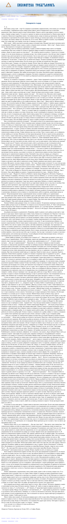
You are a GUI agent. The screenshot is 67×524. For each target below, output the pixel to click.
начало (3, 16)
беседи (13, 16)
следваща (4, 19)
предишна (11, 19)
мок (17, 16)
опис (16, 19)
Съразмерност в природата (28, 16)
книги (8, 16)
